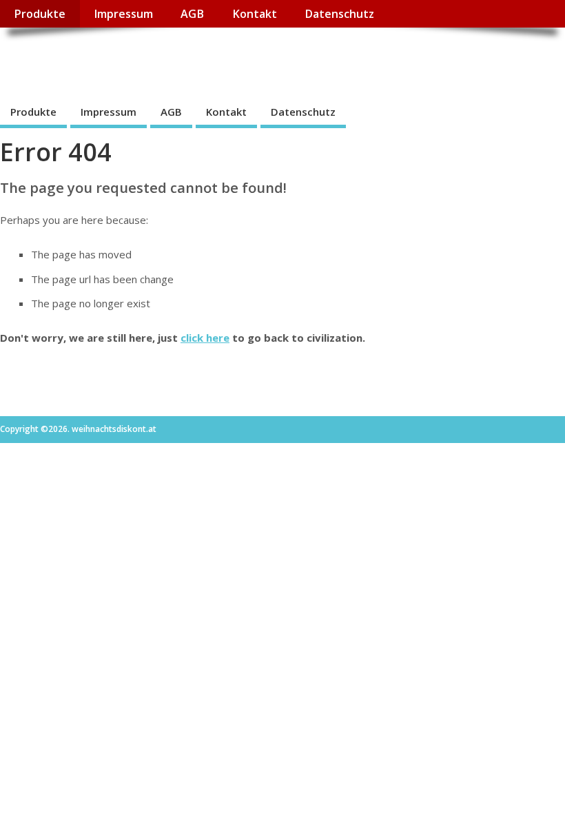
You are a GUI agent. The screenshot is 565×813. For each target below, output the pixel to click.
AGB (192, 13)
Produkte (39, 13)
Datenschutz (339, 13)
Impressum (123, 13)
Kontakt (254, 13)
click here (205, 337)
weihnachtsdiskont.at (123, 59)
